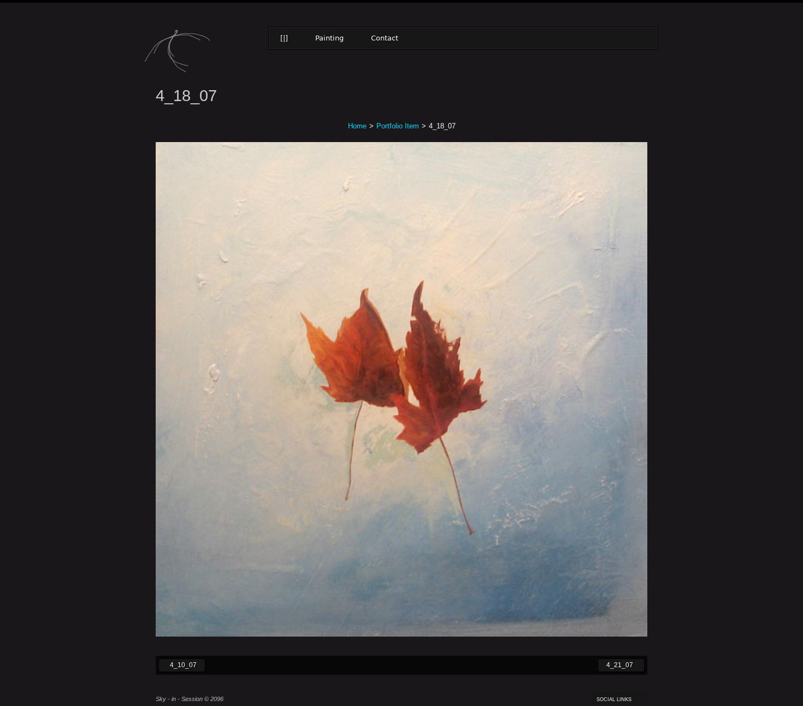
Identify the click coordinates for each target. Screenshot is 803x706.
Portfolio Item (397, 126)
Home (357, 126)
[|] (284, 38)
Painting (329, 38)
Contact (384, 38)
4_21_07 (615, 664)
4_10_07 (177, 664)
